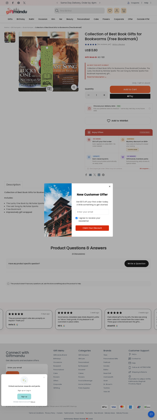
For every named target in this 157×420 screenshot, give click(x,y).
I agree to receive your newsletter (89, 219)
